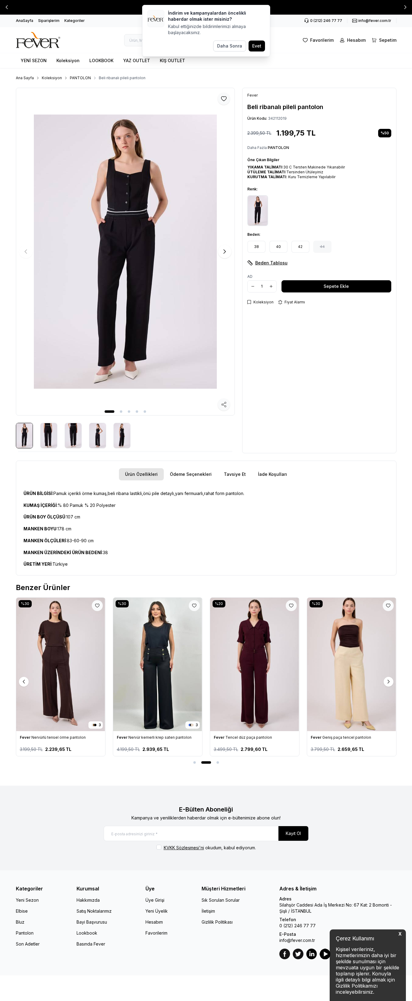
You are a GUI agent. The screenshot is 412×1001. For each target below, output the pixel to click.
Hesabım (154, 922)
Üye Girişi (154, 900)
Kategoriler (74, 20)
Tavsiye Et (235, 474)
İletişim (208, 911)
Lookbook (87, 933)
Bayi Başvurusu (92, 922)
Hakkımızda (88, 900)
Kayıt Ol (293, 833)
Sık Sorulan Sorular (221, 900)
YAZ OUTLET (136, 60)
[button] (6, 7)
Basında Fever (91, 943)
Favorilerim (156, 933)
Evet (256, 45)
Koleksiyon (68, 60)
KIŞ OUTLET (172, 60)
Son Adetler (28, 943)
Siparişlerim (48, 20)
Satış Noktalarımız (94, 911)
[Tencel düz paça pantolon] (254, 664)
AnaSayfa (24, 20)
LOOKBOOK (101, 60)
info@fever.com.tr (297, 940)
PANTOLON (80, 78)
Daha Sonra (229, 45)
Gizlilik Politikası (217, 922)
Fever (25, 737)
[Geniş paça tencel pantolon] (351, 664)
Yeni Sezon (27, 900)
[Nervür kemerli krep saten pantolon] (157, 664)
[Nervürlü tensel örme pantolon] (60, 664)
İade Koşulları (272, 474)
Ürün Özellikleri (141, 474)
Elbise (22, 911)
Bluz (20, 922)
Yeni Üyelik (156, 911)
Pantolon (25, 933)
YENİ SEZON (34, 60)
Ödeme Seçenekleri (191, 474)
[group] (125, 251)
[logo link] (45, 40)
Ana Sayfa (25, 78)
